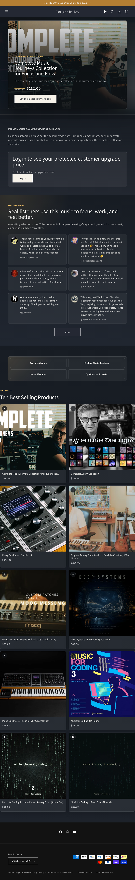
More (67, 332)
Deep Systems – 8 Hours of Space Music (90, 639)
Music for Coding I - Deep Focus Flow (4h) (91, 802)
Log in (22, 178)
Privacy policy (68, 872)
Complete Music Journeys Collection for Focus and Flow (30, 473)
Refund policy (53, 872)
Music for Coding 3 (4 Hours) (85, 720)
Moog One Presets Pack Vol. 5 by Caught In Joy (25, 720)
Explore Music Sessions (96, 363)
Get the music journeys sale (35, 98)
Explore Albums (38, 363)
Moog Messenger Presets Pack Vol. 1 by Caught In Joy (29, 639)
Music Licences (38, 374)
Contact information (104, 872)
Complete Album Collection (85, 473)
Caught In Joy (21, 872)
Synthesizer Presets (96, 374)
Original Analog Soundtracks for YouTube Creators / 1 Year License (100, 557)
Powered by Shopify (35, 872)
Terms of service (85, 872)
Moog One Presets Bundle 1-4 (17, 555)
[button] (7, 11)
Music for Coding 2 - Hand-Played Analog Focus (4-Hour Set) (32, 802)
